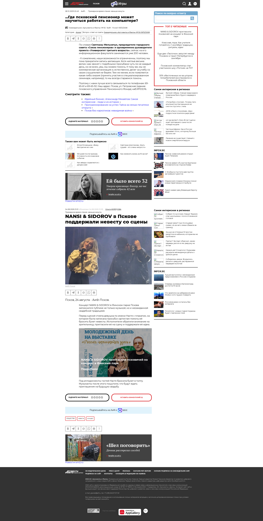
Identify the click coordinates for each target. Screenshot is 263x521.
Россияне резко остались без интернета (177, 303)
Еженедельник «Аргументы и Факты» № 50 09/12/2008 (127, 32)
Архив (78, 32)
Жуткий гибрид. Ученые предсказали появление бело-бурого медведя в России (182, 95)
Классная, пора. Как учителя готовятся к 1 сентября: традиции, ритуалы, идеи (176, 45)
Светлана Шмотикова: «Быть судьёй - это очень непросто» (133, 146)
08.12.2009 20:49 (72, 11)
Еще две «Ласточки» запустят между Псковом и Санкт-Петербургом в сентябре (176, 56)
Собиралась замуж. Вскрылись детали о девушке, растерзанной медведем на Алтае (180, 261)
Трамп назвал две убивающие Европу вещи (181, 191)
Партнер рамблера (108, 511)
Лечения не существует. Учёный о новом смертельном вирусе (180, 139)
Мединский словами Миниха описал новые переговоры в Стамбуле (181, 182)
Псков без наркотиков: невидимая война (108, 110)
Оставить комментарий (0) (131, 121)
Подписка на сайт (93, 474)
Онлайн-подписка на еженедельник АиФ (172, 471)
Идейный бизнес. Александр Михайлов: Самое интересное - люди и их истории (110, 100)
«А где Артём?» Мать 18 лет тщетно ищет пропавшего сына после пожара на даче (180, 122)
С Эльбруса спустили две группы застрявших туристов (179, 173)
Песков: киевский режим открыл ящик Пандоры (179, 155)
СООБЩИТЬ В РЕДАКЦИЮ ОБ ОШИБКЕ (130, 474)
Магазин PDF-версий (142, 471)
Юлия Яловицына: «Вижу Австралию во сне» (87, 146)
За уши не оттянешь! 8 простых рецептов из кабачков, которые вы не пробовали (182, 234)
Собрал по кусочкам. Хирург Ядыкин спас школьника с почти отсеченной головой (182, 216)
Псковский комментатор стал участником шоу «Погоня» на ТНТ (176, 67)
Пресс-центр (114, 471)
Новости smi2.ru (74, 201)
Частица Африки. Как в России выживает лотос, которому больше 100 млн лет (181, 131)
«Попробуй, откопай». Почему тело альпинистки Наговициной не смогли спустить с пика (181, 104)
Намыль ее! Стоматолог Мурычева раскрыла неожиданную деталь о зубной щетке (180, 252)
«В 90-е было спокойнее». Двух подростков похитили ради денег (180, 112)
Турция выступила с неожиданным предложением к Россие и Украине (180, 276)
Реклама (126, 471)
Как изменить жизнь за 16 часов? (134, 154)
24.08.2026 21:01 (71, 209)
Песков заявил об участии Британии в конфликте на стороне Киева (180, 164)
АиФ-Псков (70, 286)
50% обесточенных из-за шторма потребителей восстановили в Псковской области (175, 77)
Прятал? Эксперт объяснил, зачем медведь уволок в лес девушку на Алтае (180, 243)
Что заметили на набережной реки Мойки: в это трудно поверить (180, 294)
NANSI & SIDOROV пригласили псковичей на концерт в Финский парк (176, 34)
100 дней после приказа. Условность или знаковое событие (88, 156)
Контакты (108, 474)
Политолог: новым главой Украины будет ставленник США (180, 312)
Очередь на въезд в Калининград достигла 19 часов (179, 285)
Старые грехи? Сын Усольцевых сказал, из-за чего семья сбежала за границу (181, 225)
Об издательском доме (95, 471)
